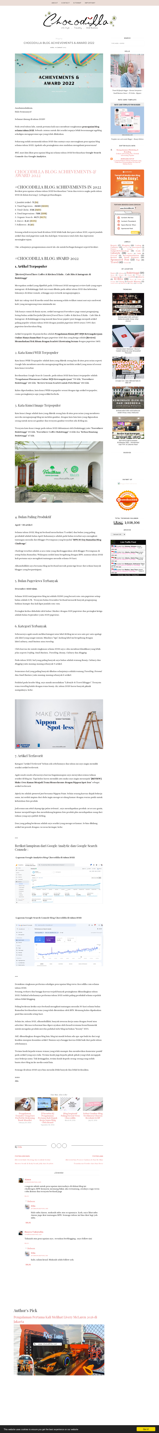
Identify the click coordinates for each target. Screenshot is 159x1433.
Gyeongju (125, 277)
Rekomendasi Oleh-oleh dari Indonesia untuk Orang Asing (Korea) (128, 319)
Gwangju (138, 275)
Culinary (114, 247)
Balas (27, 1196)
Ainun (28, 1179)
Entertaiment (137, 247)
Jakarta (141, 277)
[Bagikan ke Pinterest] (64, 1145)
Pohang (121, 281)
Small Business (131, 257)
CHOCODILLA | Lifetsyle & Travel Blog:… (124, 548)
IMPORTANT (90, 3)
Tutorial (126, 262)
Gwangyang (115, 277)
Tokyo (132, 283)
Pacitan (113, 281)
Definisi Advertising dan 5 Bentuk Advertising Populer (127, 154)
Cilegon (121, 275)
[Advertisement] (59, 1397)
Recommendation (131, 255)
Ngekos (130, 253)
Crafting (138, 245)
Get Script (120, 575)
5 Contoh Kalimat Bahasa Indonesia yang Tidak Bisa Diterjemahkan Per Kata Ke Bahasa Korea (127, 162)
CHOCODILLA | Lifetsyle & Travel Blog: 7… (125, 571)
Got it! (146, 1429)
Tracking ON (135, 575)
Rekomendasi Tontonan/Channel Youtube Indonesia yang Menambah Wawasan (128, 351)
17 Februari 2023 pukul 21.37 (33, 1234)
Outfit (139, 253)
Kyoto (132, 279)
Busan (112, 275)
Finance (113, 249)
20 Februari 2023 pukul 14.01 (39, 1255)
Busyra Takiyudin (34, 1232)
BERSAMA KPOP (127, 159)
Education (126, 247)
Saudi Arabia (115, 283)
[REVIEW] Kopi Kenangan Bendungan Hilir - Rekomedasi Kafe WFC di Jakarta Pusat (128, 442)
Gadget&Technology (120, 251)
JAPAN (132, 277)
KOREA (118, 279)
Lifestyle (115, 253)
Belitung (121, 273)
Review (114, 257)
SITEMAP (77, 3)
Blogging (59, 38)
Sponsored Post (120, 259)
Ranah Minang (133, 281)
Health (138, 251)
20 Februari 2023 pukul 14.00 (39, 1208)
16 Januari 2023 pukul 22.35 (33, 1182)
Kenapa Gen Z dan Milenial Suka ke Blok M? (128, 382)
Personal (114, 255)
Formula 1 (132, 249)
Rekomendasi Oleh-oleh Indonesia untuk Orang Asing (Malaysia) (128, 411)
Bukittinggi (132, 273)
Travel (114, 262)
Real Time (127, 575)
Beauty (114, 245)
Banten (113, 273)
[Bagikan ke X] (59, 1145)
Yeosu (138, 283)
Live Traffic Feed (128, 542)
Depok (130, 275)
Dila (33, 1206)
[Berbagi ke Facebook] (53, 1145)
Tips (138, 260)
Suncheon (124, 283)
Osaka (139, 279)
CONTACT (65, 3)
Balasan (31, 1201)
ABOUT (55, 3)
